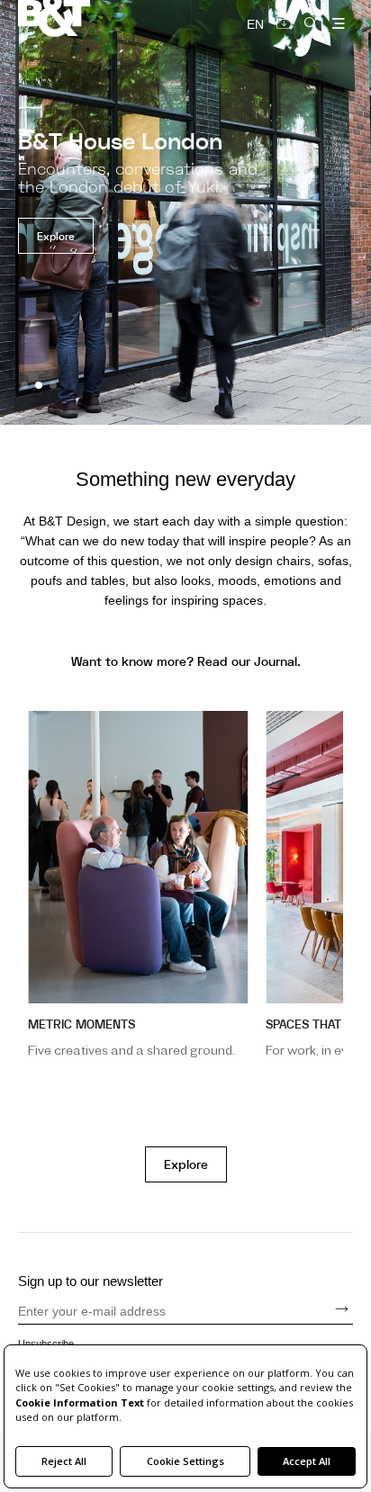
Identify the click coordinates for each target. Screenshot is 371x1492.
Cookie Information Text (79, 1402)
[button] (24, 385)
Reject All (63, 1461)
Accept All (306, 1461)
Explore (186, 1164)
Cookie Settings (185, 1461)
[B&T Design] (102, 20)
